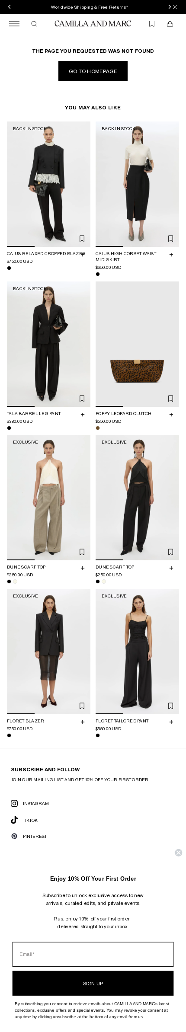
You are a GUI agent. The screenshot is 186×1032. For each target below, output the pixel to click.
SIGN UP (93, 983)
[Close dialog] (178, 853)
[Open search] (34, 24)
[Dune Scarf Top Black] (9, 581)
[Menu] (14, 23)
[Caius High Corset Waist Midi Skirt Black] (98, 274)
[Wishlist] (152, 24)
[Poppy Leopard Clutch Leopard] (98, 427)
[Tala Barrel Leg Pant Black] (9, 427)
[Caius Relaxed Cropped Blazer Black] (9, 268)
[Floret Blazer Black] (9, 735)
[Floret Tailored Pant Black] (98, 735)
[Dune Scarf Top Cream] (15, 581)
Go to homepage (93, 71)
